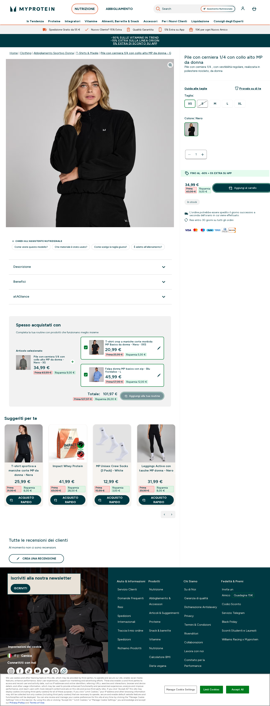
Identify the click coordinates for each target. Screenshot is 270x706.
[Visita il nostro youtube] (37, 671)
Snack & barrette (160, 630)
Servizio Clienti (127, 589)
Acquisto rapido (26, 500)
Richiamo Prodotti (129, 648)
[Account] (243, 8)
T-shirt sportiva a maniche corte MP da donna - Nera (24, 470)
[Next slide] (174, 473)
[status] (196, 154)
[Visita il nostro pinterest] (55, 671)
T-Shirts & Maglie (87, 53)
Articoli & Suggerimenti (164, 612)
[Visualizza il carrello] (254, 9)
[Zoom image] (170, 65)
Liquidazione (200, 21)
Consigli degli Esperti (228, 21)
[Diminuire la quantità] (189, 154)
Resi (120, 607)
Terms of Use (37, 702)
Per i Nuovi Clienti (174, 21)
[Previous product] (164, 514)
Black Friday (229, 621)
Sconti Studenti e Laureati (239, 630)
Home (14, 53)
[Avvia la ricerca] (158, 8)
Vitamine (91, 21)
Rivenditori (191, 633)
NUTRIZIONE (85, 9)
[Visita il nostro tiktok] (28, 671)
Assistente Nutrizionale (220, 9)
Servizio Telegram (233, 612)
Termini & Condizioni (197, 624)
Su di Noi (190, 589)
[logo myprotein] (32, 9)
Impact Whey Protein (68, 466)
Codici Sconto (231, 604)
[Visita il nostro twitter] (46, 671)
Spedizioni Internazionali (126, 618)
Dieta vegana (157, 665)
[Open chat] (64, 671)
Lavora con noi (194, 651)
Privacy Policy (17, 702)
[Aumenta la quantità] (203, 154)
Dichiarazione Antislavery (200, 607)
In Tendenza (35, 21)
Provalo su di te (250, 88)
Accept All (238, 689)
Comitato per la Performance (194, 662)
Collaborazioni (193, 642)
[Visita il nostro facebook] (20, 671)
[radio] (189, 104)
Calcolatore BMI (160, 657)
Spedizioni (124, 639)
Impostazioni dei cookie (25, 646)
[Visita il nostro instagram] (11, 671)
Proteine (54, 21)
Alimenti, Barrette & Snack (120, 21)
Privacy (189, 615)
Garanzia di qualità (196, 598)
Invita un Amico (237, 592)
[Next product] (171, 514)
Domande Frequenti (131, 598)
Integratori (72, 21)
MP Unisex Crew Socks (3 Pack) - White (112, 468)
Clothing (25, 53)
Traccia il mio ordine (130, 630)
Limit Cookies (211, 689)
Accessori (150, 21)
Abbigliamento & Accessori (160, 601)
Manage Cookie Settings (180, 689)
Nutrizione (156, 589)
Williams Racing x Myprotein (240, 639)
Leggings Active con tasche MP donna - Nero (156, 468)
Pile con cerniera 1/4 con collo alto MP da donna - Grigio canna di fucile (149, 53)
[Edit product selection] (159, 348)
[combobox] (194, 8)
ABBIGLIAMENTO (119, 9)
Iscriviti (20, 588)
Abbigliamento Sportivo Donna (54, 53)
